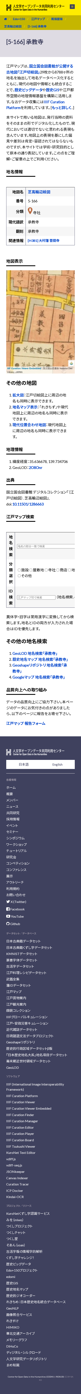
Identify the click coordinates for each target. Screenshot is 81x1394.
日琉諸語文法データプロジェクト (29, 1036)
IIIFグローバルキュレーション (26, 1017)
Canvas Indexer (17, 1178)
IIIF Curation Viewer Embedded (24, 368)
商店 (63, 570)
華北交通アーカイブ (20, 1333)
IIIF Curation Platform (22, 1096)
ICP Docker (14, 1190)
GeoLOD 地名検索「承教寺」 (35, 653)
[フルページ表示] (12, 291)
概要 (9, 794)
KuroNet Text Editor (21, 1152)
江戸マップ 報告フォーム (25, 723)
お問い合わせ (16, 895)
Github (15, 924)
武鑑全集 (13, 979)
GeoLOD (12, 1067)
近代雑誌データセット (21, 1029)
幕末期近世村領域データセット (28, 1061)
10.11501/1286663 (28, 504)
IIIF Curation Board (20, 1140)
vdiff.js (11, 1159)
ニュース (12, 806)
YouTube (17, 916)
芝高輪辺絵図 (13, 26)
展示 (9, 876)
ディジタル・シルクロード (23, 1352)
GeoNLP (12, 1308)
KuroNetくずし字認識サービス (28, 1213)
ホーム (11, 787)
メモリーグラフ (16, 1340)
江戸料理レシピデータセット (26, 973)
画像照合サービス (19, 1315)
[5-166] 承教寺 (37, 26)
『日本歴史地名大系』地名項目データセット (36, 1055)
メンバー (12, 800)
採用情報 (13, 819)
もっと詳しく (61, 107)
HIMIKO (12, 1327)
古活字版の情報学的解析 (24, 1251)
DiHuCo (12, 1346)
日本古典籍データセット (23, 941)
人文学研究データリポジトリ (26, 1359)
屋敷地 (38, 570)
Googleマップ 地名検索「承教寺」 (38, 677)
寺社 (52, 570)
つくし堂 (12, 1239)
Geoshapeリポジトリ (20, 1042)
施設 (25, 570)
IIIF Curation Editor (20, 1127)
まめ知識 (12, 1365)
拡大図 (18, 395)
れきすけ (12, 1321)
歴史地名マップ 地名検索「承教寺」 (40, 659)
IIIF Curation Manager (22, 1121)
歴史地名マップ (17, 1289)
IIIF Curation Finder (20, 1115)
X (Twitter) (18, 902)
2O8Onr (35, 467)
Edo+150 (19, 19)
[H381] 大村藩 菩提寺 (43, 240)
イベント (12, 825)
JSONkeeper (15, 1171)
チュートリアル (16, 851)
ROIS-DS (60, 1376)
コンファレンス (16, 870)
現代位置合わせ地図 (29, 424)
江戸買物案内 (16, 998)
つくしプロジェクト (19, 1226)
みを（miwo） (15, 1220)
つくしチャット (15, 1232)
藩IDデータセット (18, 985)
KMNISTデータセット (21, 954)
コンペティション (17, 863)
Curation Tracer (17, 1184)
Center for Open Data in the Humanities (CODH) (31, 1376)
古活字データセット (20, 966)
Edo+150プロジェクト (21, 1270)
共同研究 (13, 813)
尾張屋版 (57, 19)
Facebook (17, 909)
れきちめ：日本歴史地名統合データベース (36, 1302)
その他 (26, 575)
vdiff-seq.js (14, 1165)
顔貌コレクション (18, 1010)
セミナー (12, 832)
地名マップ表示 (25, 407)
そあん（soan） (16, 1245)
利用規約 (13, 889)
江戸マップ (38, 19)
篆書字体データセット (21, 960)
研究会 (11, 857)
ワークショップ (16, 844)
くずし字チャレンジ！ (20, 1258)
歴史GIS (52, 90)
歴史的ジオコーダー (21, 1296)
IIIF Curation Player (20, 1133)
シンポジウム (15, 838)
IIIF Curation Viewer (20, 1102)
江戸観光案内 (16, 1004)
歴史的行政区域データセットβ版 (29, 1048)
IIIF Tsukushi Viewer (20, 1146)
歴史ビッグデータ (28, 90)
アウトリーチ (15, 882)
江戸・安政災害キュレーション (27, 1023)
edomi (10, 1277)
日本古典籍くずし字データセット (29, 947)
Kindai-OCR (15, 1197)
